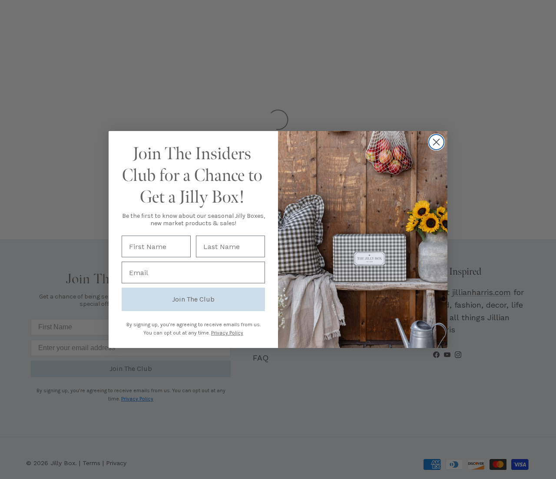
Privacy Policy (227, 333)
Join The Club (193, 299)
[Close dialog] (436, 142)
